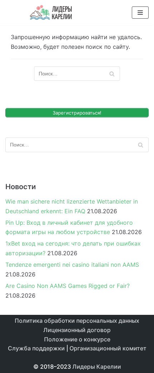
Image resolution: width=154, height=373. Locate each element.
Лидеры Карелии (96, 366)
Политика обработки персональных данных (77, 320)
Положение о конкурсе (77, 339)
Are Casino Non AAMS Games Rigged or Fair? (67, 285)
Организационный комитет (107, 348)
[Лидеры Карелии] (51, 12)
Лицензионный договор (77, 330)
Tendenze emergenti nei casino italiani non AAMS (72, 264)
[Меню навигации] (140, 12)
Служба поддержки (36, 348)
